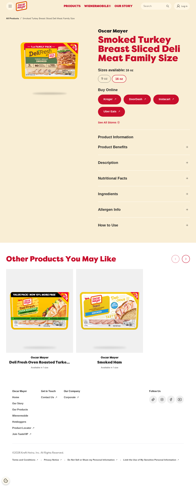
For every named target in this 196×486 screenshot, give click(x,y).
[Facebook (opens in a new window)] (171, 400)
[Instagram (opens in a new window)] (162, 400)
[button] (10, 6)
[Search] (167, 6)
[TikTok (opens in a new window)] (153, 400)
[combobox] (153, 6)
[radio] (104, 79)
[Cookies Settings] (6, 480)
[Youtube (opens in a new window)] (180, 400)
